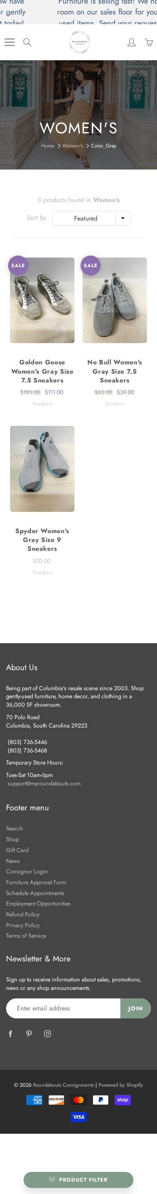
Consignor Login (27, 871)
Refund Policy (22, 914)
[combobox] (91, 218)
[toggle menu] (9, 42)
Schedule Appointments (35, 893)
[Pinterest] (29, 1033)
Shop (12, 839)
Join (135, 1008)
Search (14, 828)
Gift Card (17, 850)
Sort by (36, 217)
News (13, 861)
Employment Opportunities (38, 903)
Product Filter (83, 1180)
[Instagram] (47, 1033)
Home (47, 145)
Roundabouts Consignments (63, 1085)
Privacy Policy (22, 925)
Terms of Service (26, 935)
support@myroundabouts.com (44, 783)
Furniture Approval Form (36, 882)
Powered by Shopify (121, 1085)
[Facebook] (10, 1033)
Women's (72, 145)
